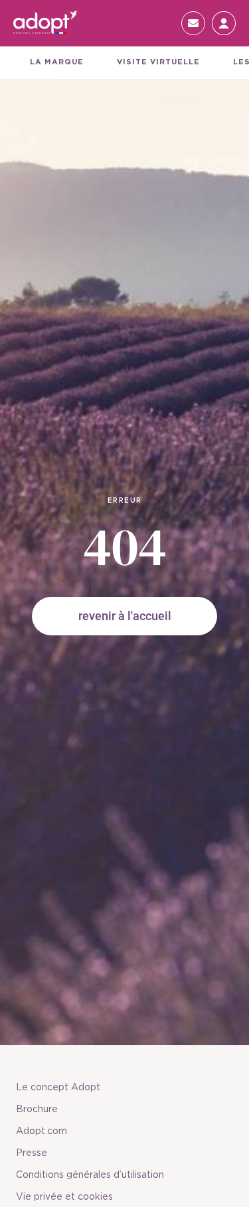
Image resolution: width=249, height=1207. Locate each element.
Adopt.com (41, 1131)
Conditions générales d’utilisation (90, 1175)
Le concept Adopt (58, 1087)
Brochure (37, 1109)
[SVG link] (46, 23)
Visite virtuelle (158, 62)
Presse (31, 1153)
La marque (57, 62)
